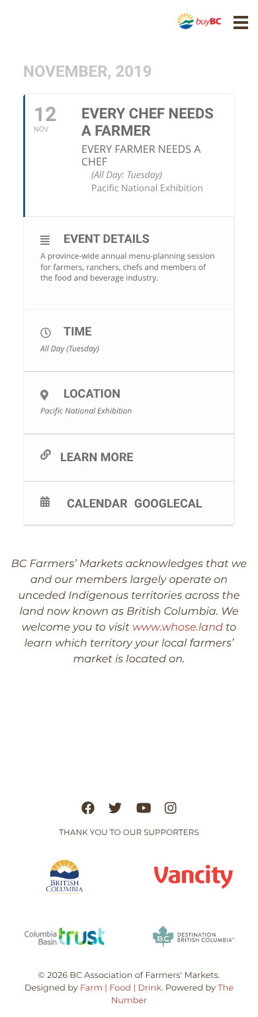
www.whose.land (177, 627)
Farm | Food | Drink (120, 988)
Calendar (97, 503)
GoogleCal (168, 503)
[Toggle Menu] (241, 22)
